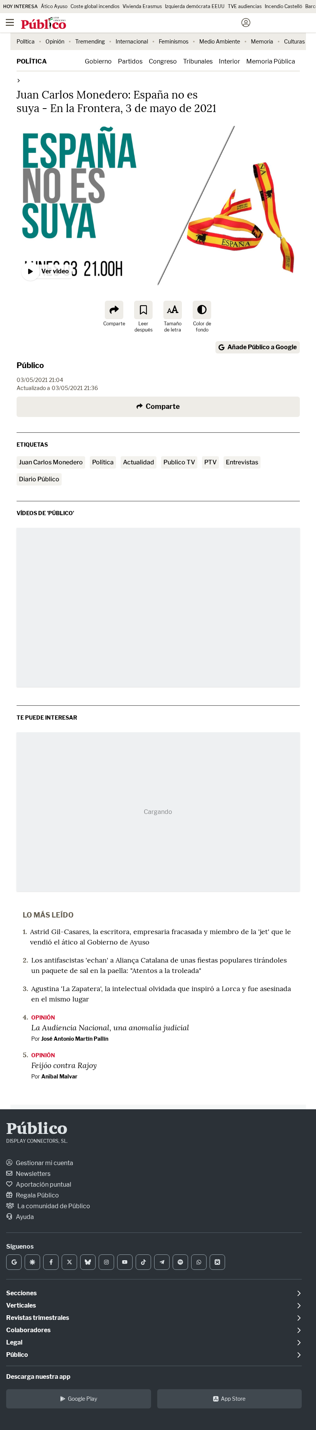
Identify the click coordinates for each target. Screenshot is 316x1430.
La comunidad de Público (53, 1206)
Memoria (262, 41)
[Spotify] (180, 1262)
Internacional (132, 41)
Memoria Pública (270, 61)
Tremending (90, 41)
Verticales (21, 1305)
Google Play (82, 1398)
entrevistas (242, 462)
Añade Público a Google (262, 347)
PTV (210, 462)
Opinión (54, 41)
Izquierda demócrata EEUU (195, 6)
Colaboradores (28, 1330)
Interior (229, 61)
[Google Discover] (32, 1262)
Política (26, 41)
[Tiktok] (143, 1262)
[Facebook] (51, 1262)
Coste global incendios (95, 6)
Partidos (130, 61)
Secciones (21, 1293)
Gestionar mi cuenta (44, 1163)
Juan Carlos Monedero (51, 462)
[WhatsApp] (199, 1262)
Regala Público (37, 1195)
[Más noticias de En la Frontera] (18, 80)
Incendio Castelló (283, 6)
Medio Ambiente (219, 41)
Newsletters (32, 1173)
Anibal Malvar (59, 1076)
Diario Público (39, 479)
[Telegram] (162, 1262)
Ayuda (24, 1217)
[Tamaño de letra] (172, 310)
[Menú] (9, 22)
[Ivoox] (217, 1262)
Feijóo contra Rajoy (64, 1065)
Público (30, 365)
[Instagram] (106, 1262)
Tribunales (198, 61)
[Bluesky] (88, 1262)
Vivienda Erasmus (142, 6)
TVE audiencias (245, 6)
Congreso (163, 61)
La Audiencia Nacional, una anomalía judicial (110, 1027)
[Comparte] (114, 310)
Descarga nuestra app (38, 1376)
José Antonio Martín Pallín (74, 1038)
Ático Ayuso (54, 6)
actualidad (138, 462)
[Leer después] (143, 310)
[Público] (144, 23)
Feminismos (173, 41)
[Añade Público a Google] (14, 1262)
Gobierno (98, 61)
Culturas (294, 41)
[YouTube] (125, 1262)
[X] (69, 1262)
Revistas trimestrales (37, 1317)
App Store (233, 1398)
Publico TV (179, 462)
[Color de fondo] (202, 310)
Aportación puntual (43, 1184)
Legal (14, 1342)
